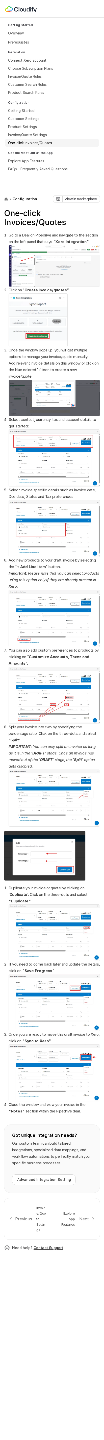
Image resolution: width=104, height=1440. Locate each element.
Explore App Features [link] (68, 1218)
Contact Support (48, 1248)
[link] (21, 9)
